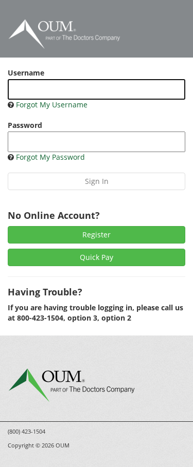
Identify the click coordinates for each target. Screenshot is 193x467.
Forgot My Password (50, 157)
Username (26, 73)
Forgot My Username (51, 104)
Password (25, 125)
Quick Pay (96, 257)
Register (96, 234)
